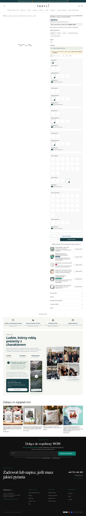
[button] (4, 6)
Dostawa (30, 495)
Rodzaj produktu (55, 30)
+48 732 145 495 (75, 472)
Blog (29, 503)
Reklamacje (31, 498)
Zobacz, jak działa (58, 282)
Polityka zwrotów (52, 501)
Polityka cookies (51, 498)
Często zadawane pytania (34, 492)
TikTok (69, 496)
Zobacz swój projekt (66, 236)
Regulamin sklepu (52, 492)
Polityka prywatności (52, 495)
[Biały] (51, 42)
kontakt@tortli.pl (78, 475)
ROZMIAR (52, 45)
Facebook (70, 499)
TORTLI (8, 490)
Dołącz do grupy (17, 389)
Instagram (70, 493)
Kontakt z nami (32, 501)
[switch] (52, 82)
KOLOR (51, 39)
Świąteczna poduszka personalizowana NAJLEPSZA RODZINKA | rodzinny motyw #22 (52, 427)
